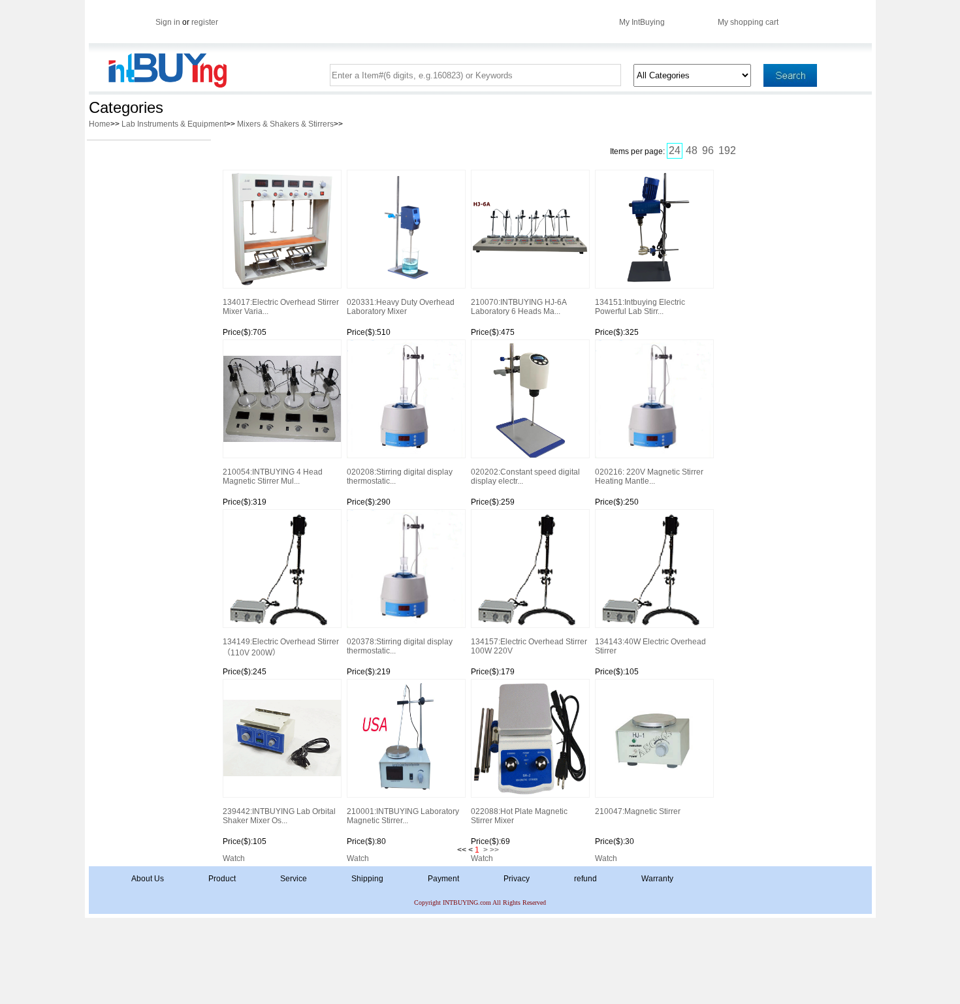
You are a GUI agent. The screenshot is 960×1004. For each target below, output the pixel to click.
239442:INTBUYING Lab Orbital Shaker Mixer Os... (279, 816)
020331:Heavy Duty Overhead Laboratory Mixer (401, 307)
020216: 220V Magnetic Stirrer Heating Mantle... (649, 476)
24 (674, 150)
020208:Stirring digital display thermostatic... (400, 476)
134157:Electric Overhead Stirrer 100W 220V (529, 646)
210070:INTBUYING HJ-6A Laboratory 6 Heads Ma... (518, 307)
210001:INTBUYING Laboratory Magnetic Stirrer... (403, 816)
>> (494, 850)
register (204, 22)
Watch (234, 858)
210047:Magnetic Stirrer (637, 811)
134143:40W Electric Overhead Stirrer (650, 646)
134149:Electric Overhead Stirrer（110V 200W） (281, 647)
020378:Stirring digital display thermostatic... (400, 646)
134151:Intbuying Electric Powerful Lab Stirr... (640, 307)
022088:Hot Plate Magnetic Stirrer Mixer (519, 816)
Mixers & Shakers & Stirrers (285, 124)
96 (708, 150)
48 (691, 150)
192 (727, 150)
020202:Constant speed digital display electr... (525, 476)
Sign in (167, 22)
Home (99, 124)
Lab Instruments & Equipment (173, 124)
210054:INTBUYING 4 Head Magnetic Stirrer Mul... (273, 476)
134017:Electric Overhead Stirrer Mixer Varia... (281, 307)
